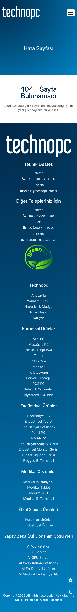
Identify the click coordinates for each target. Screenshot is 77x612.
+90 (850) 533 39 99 (40, 179)
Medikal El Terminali (38, 499)
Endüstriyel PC (38, 416)
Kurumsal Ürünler (38, 520)
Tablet (38, 356)
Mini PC (38, 339)
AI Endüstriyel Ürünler (38, 569)
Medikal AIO (38, 493)
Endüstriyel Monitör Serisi (38, 449)
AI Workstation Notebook (38, 563)
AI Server (38, 552)
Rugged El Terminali (38, 461)
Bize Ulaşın (38, 312)
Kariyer (38, 318)
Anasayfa (38, 295)
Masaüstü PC (38, 344)
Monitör (39, 367)
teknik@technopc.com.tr (40, 191)
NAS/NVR (38, 438)
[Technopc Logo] (21, 12)
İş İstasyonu (38, 372)
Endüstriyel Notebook (38, 427)
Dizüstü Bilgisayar (38, 350)
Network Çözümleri (39, 389)
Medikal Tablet (38, 487)
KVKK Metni (63, 595)
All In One (38, 361)
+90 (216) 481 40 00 (40, 228)
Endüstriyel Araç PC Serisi (39, 444)
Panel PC (38, 433)
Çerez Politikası (51, 600)
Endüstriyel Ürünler (38, 525)
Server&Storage (38, 378)
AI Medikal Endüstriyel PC (38, 574)
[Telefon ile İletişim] (70, 592)
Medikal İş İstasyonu (38, 482)
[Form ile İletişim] (70, 580)
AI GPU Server (38, 557)
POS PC (39, 384)
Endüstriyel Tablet (38, 421)
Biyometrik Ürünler (38, 395)
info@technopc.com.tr (40, 240)
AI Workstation (38, 546)
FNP (38, 604)
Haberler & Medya (38, 307)
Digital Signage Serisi (38, 455)
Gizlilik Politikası (26, 600)
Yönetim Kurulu (38, 301)
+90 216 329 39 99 (40, 216)
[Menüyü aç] (71, 12)
